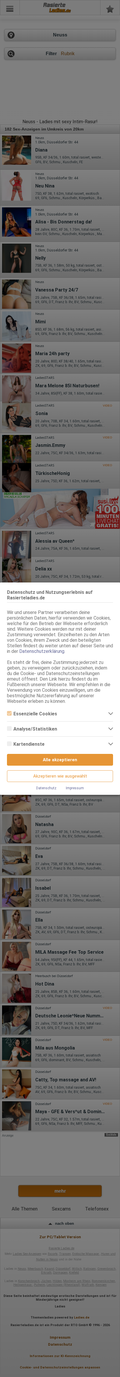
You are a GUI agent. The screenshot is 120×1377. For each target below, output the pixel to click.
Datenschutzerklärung (41, 651)
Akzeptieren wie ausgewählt (60, 776)
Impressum (75, 788)
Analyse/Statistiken (35, 729)
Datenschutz (46, 788)
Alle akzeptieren (60, 759)
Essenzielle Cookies (35, 714)
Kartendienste (29, 744)
